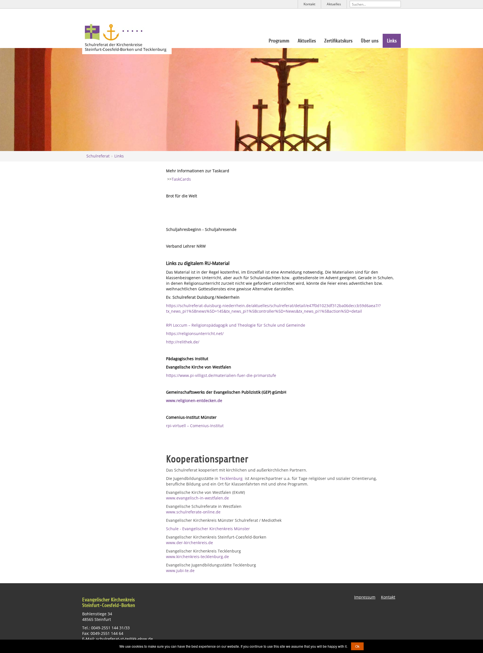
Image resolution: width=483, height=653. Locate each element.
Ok (357, 646)
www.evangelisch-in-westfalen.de (197, 498)
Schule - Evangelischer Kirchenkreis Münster (208, 528)
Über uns (369, 41)
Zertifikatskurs (338, 41)
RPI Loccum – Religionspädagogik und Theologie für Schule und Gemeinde (235, 325)
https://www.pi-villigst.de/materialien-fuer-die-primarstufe (221, 375)
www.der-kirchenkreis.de (189, 542)
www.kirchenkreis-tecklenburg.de (197, 556)
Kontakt (309, 4)
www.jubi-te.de (180, 570)
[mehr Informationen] (166, 212)
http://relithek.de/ (182, 342)
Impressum (364, 597)
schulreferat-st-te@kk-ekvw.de (124, 639)
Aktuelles (334, 4)
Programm (279, 41)
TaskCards (181, 179)
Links (392, 41)
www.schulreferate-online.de (193, 512)
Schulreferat (98, 156)
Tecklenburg (231, 478)
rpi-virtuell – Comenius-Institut (195, 425)
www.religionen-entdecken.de (194, 400)
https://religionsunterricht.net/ (195, 333)
